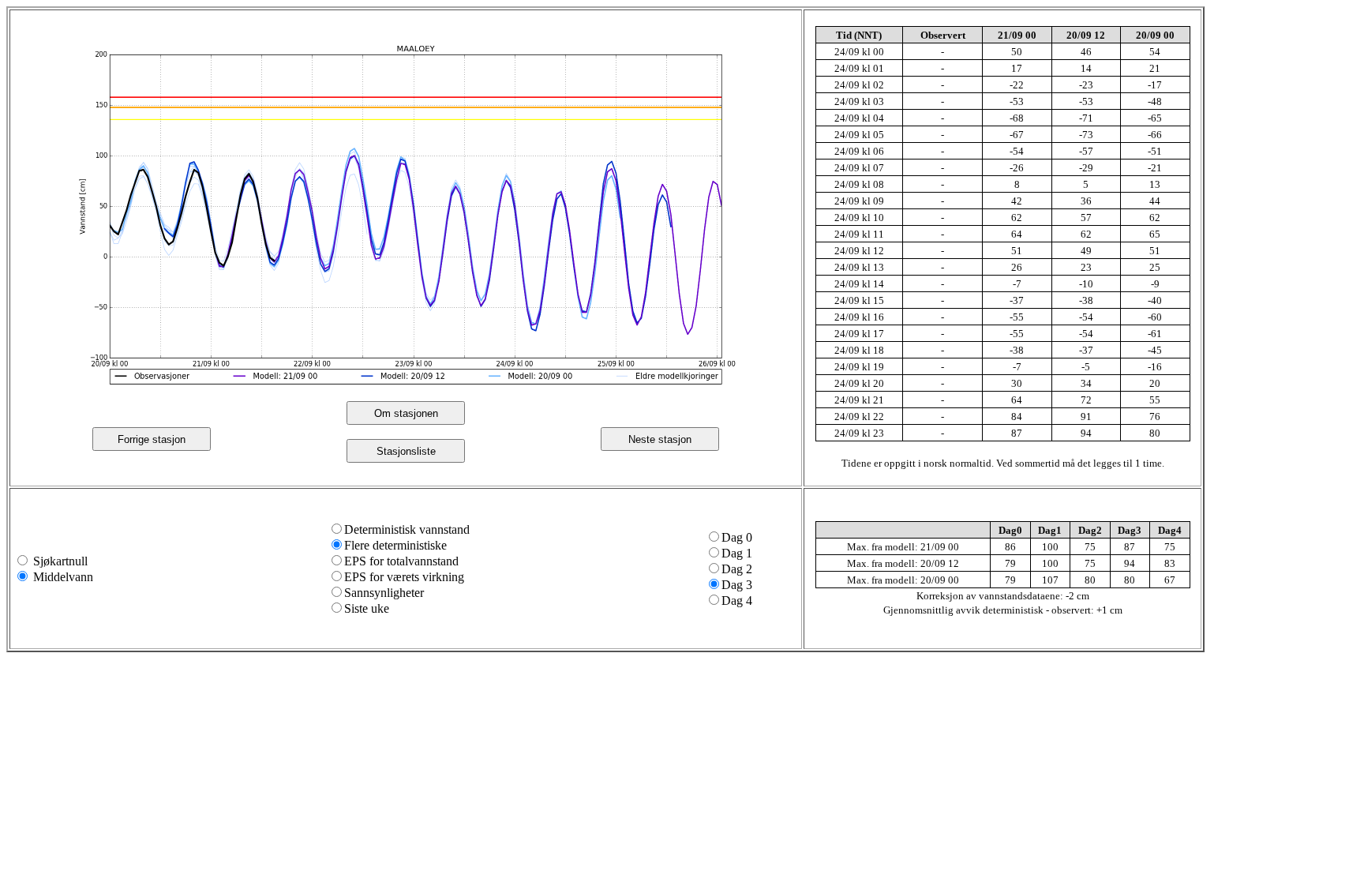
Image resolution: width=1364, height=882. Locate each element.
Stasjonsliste (406, 451)
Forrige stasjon (151, 439)
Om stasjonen (406, 413)
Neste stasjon (659, 439)
